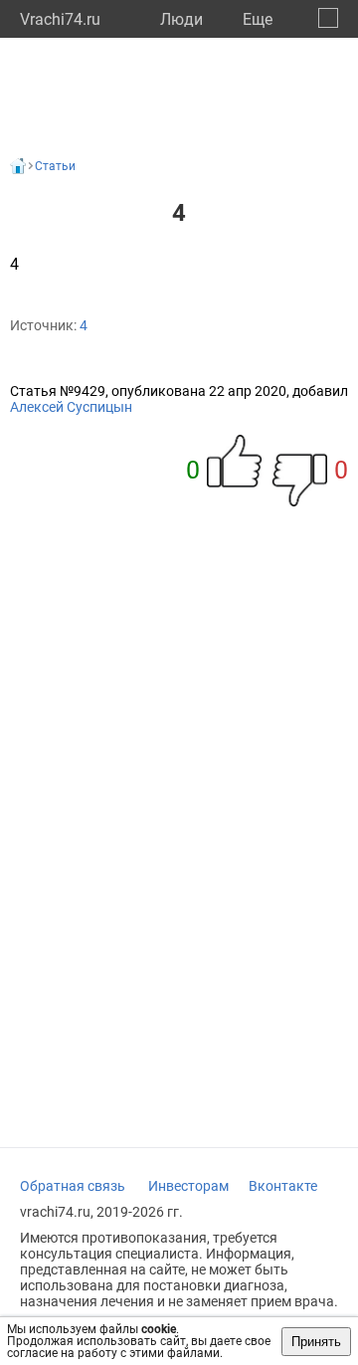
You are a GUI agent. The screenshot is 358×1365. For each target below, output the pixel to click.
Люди (181, 19)
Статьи (55, 166)
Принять (316, 1341)
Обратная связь (72, 1186)
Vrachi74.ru (60, 19)
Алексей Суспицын (71, 407)
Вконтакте (283, 1186)
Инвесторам (188, 1186)
